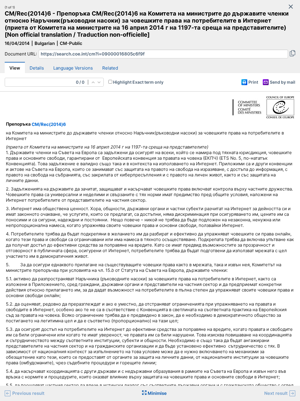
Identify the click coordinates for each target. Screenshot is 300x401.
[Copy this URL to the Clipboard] (292, 54)
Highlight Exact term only (138, 82)
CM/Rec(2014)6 (49, 124)
